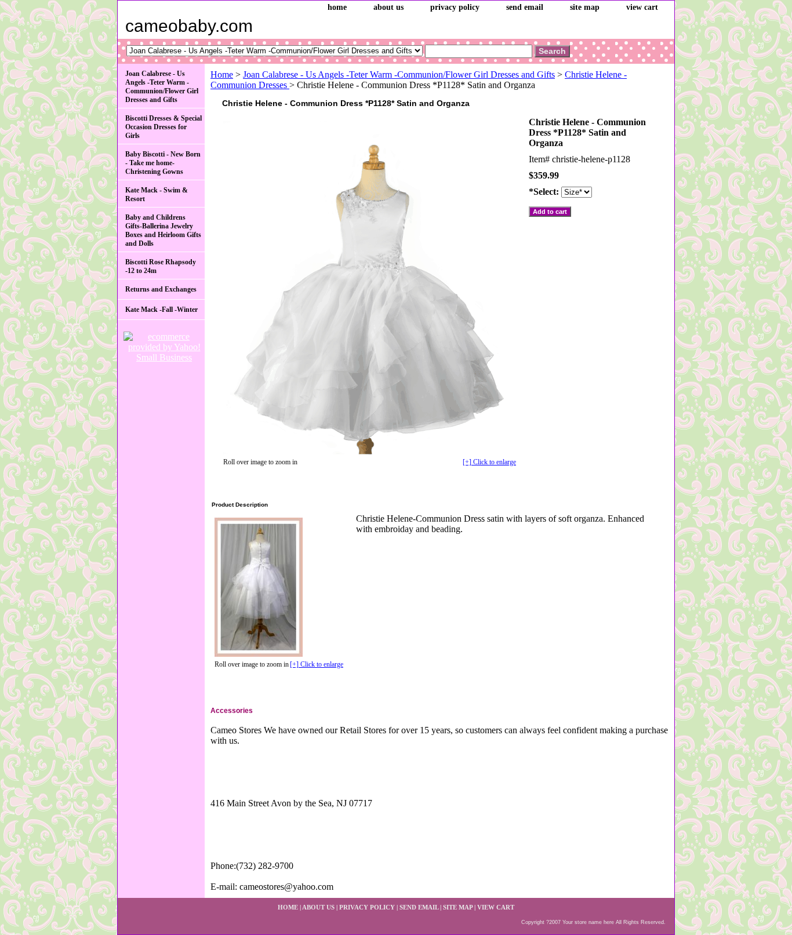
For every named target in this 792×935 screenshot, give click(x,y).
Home (221, 74)
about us (388, 7)
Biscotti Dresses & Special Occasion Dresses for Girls (163, 127)
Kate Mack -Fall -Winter (161, 309)
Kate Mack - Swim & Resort (156, 194)
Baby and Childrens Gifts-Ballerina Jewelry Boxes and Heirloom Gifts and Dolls (163, 230)
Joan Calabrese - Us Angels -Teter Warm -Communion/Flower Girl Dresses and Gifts (399, 74)
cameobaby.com (189, 25)
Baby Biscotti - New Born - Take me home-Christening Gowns (163, 163)
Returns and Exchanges (161, 289)
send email (524, 7)
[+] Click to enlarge (489, 462)
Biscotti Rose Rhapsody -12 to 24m (160, 266)
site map (585, 7)
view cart (642, 7)
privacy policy (454, 7)
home (337, 7)
